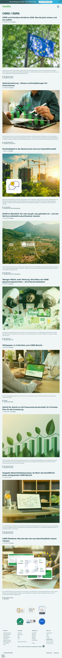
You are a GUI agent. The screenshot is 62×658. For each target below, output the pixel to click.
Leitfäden (34, 638)
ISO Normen (20, 634)
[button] (3, 656)
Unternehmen (49, 633)
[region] (31, 2)
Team (47, 634)
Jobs (47, 635)
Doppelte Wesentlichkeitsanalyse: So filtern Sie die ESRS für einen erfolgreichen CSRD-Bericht (28, 474)
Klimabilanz (5, 638)
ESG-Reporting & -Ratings (8, 76)
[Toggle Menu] (58, 6)
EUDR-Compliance (7, 641)
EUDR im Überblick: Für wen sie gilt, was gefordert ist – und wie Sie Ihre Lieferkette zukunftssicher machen (30, 215)
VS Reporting (6, 635)
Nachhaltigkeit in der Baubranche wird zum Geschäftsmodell (29, 149)
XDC (18, 635)
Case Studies (34, 640)
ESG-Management (7, 207)
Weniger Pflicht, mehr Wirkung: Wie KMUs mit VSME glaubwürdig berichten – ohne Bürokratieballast (25, 280)
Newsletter (34, 633)
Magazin (34, 634)
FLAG (19, 637)
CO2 (9, 143)
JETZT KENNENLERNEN (45, 1)
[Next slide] (59, 2)
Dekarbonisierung (7, 640)
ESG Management (7, 634)
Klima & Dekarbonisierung (8, 142)
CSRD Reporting (6, 637)
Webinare (34, 635)
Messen (33, 637)
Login (4, 644)
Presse (33, 643)
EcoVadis (20, 633)
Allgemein (5, 400)
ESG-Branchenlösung (22, 641)
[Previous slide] (2, 2)
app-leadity (6, 77)
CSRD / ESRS (10, 77)
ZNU (19, 638)
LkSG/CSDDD (6, 643)
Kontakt (48, 637)
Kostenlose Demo (7, 633)
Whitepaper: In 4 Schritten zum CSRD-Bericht (22, 345)
